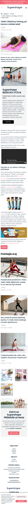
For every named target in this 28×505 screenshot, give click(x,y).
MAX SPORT (20, 176)
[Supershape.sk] (15, 8)
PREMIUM (14, 450)
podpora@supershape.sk (14, 482)
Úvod (14, 448)
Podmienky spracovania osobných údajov (14, 469)
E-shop (14, 453)
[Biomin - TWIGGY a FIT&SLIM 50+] (21, 375)
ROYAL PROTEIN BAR (9, 187)
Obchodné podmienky (14, 471)
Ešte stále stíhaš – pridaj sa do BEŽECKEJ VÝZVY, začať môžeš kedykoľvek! (14, 2)
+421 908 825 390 (14, 480)
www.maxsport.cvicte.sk (12, 243)
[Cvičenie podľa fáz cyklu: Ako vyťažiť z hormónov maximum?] (14, 343)
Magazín (14, 451)
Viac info (8, 122)
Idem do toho (14, 433)
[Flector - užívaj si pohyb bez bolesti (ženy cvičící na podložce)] (7, 375)
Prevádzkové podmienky (14, 467)
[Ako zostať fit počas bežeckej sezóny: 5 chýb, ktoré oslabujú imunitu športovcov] (14, 305)
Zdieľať (4, 247)
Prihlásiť (26, 8)
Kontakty (14, 472)
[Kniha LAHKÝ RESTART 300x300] (7, 389)
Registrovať (14, 461)
